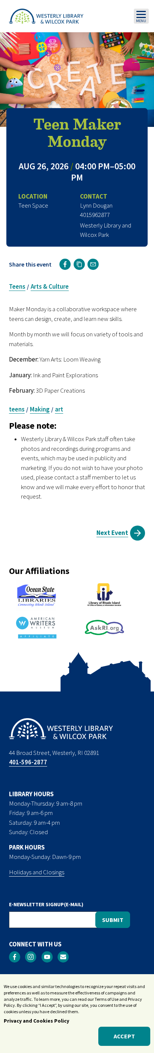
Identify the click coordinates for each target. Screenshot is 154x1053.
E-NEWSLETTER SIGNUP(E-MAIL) (46, 904)
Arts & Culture (50, 286)
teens (17, 409)
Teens (17, 286)
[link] (65, 264)
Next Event (112, 533)
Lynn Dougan (96, 205)
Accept (124, 1036)
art (59, 409)
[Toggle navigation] (141, 16)
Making (40, 409)
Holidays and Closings (36, 872)
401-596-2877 (28, 762)
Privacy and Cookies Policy (36, 1020)
